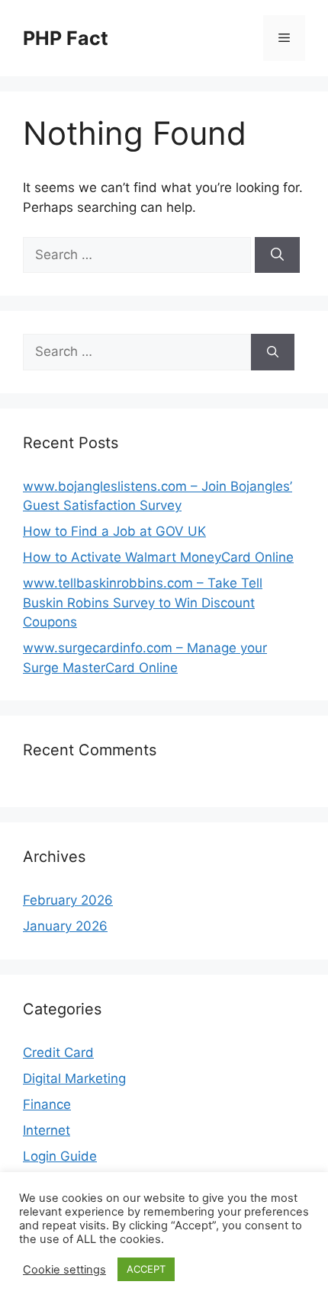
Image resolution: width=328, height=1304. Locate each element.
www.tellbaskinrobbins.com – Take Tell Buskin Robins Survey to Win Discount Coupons (142, 602)
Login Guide (60, 1156)
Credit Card (58, 1052)
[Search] (277, 255)
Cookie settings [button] (64, 1270)
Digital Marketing (74, 1078)
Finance (47, 1104)
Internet (46, 1130)
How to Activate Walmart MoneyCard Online (158, 557)
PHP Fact (65, 38)
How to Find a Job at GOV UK (114, 531)
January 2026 (65, 926)
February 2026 (68, 900)
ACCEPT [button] (146, 1269)
